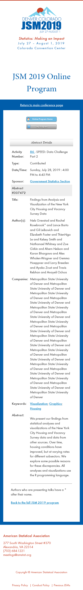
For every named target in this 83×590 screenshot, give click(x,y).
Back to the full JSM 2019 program (35, 502)
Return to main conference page (41, 105)
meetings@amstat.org (17, 554)
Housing (35, 408)
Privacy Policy (20, 585)
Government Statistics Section (50, 181)
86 (32, 151)
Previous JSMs (62, 585)
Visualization (39, 403)
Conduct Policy (41, 585)
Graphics (55, 403)
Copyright (21, 572)
